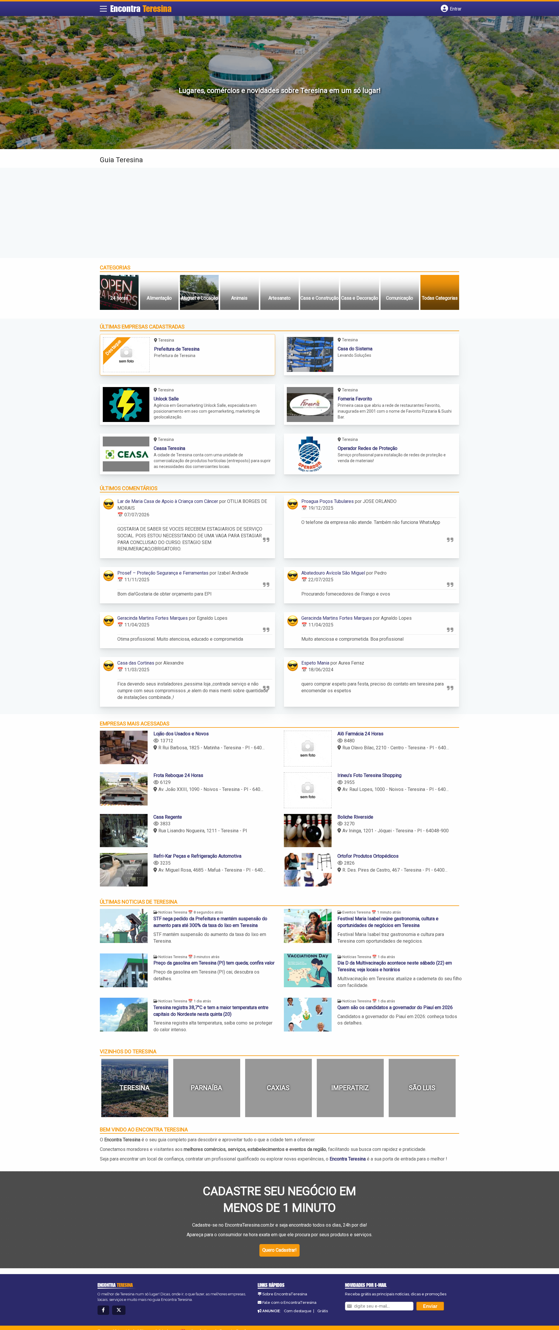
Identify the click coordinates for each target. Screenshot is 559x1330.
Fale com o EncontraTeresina (289, 1302)
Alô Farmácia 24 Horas (360, 733)
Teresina (134, 1087)
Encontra (140, 8)
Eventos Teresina (356, 912)
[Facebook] (103, 1310)
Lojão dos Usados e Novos (181, 733)
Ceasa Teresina (169, 448)
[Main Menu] (103, 9)
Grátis (322, 1311)
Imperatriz (350, 1087)
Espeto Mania (315, 663)
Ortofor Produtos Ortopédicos (368, 856)
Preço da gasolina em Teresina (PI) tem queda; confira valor (214, 963)
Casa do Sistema (355, 349)
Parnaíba (206, 1087)
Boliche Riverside (355, 817)
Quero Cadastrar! (279, 1250)
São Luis (422, 1087)
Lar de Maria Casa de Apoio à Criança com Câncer (167, 501)
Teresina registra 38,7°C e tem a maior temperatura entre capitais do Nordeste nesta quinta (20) (210, 1011)
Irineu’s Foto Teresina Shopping (369, 775)
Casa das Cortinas (135, 663)
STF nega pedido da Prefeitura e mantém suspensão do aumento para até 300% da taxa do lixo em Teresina (210, 922)
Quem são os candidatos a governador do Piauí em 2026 (395, 1007)
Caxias (278, 1087)
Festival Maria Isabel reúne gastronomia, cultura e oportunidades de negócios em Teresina (387, 922)
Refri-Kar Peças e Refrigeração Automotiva (197, 856)
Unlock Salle (166, 399)
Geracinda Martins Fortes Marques (152, 618)
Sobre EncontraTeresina (284, 1294)
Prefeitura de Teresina (176, 349)
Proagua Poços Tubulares (327, 501)
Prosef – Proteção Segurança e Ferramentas (162, 573)
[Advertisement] (279, 213)
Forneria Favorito (355, 399)
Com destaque (298, 1311)
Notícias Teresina (172, 912)
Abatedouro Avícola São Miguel (333, 573)
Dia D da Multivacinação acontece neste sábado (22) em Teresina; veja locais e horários (394, 966)
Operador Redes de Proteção (367, 448)
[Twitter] (118, 1310)
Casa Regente (167, 817)
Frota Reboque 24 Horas (178, 775)
